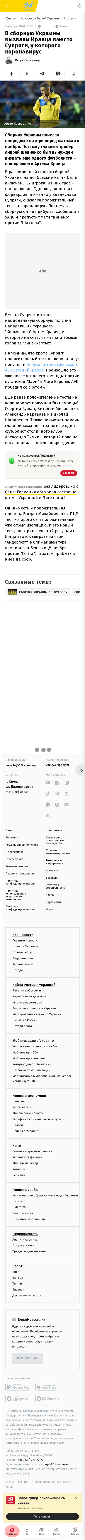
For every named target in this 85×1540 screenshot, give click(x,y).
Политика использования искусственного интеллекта (15, 895)
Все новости (22, 935)
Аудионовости (22, 964)
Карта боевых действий (29, 996)
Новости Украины (25, 946)
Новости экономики (29, 1096)
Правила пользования (20, 873)
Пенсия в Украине (25, 1131)
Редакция (11, 837)
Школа (17, 1201)
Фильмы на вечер (25, 1163)
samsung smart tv (48, 1398)
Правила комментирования (58, 852)
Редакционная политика (21, 844)
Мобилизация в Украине (33, 1041)
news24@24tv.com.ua (20, 765)
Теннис (17, 1283)
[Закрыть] (76, 1498)
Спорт (17, 1266)
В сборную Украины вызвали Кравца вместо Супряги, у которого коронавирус (71, 18)
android (18, 1386)
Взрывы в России (24, 1020)
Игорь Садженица (27, 60)
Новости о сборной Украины (40, 18)
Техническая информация (54, 862)
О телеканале (14, 852)
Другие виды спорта (26, 1295)
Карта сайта (54, 902)
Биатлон (18, 1289)
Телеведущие (14, 859)
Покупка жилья (23, 1245)
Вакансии (52, 877)
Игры (49, 909)
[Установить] (42, 1508)
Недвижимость (25, 1234)
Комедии (18, 1169)
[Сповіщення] (80, 6)
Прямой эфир (22, 952)
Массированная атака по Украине (36, 1014)
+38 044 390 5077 (57, 765)
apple (48, 1386)
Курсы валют (21, 1107)
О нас (9, 830)
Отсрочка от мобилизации (31, 1070)
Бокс (15, 1271)
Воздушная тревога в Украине (34, 1008)
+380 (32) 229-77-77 (30, 1459)
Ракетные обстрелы (26, 990)
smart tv (18, 1398)
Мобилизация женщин (28, 1058)
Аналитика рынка (25, 1239)
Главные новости (24, 940)
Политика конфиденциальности (20, 882)
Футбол (17, 1278)
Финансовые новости (27, 1113)
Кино (16, 1146)
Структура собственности (56, 886)
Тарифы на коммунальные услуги (36, 1119)
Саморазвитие (22, 1213)
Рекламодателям (16, 866)
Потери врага (22, 1026)
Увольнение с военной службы (34, 1046)
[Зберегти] (73, 73)
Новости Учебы (25, 1190)
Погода (17, 970)
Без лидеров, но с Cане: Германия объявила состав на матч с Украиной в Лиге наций (41, 492)
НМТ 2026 (19, 1207)
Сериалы (18, 1175)
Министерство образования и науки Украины (45, 1195)
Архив (50, 895)
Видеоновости (22, 958)
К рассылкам (27, 1358)
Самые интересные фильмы (32, 1151)
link (48, 782)
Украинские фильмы (27, 1157)
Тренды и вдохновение (29, 1251)
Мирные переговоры (27, 1002)
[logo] (28, 6)
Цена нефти (21, 1101)
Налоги (17, 1125)
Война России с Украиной (33, 985)
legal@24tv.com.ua (56, 1464)
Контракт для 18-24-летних (31, 1064)
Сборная (11, 18)
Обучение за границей (28, 1219)
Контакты (52, 870)
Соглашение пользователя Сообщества (55, 840)
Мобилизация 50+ (25, 1052)
